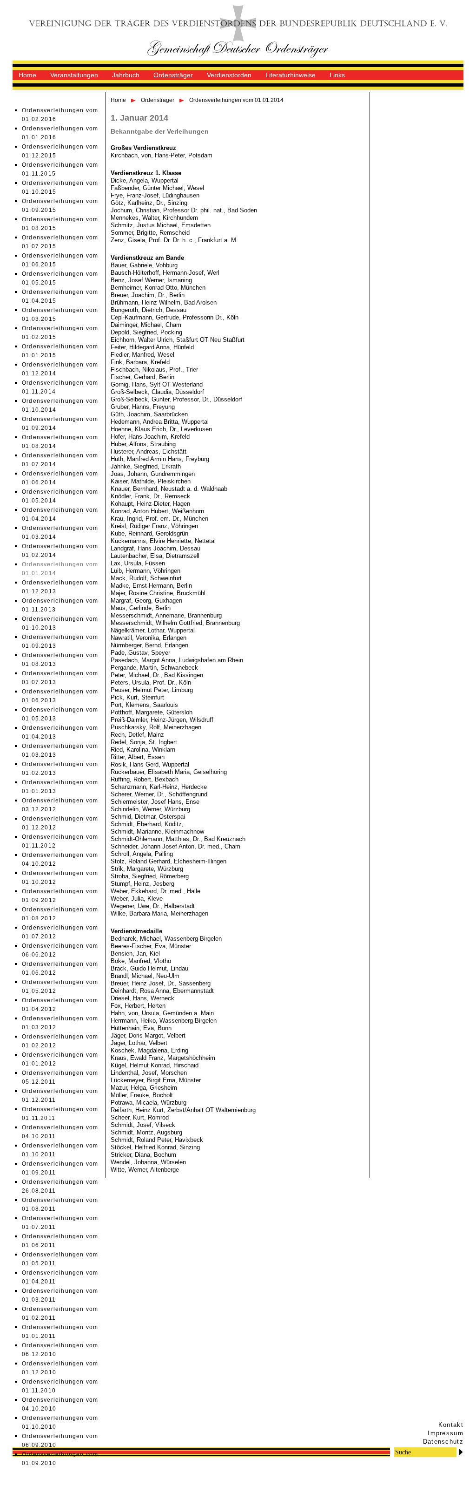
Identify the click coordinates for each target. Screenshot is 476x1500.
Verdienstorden (229, 75)
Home (27, 75)
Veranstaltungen (74, 75)
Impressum (445, 1433)
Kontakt (450, 1424)
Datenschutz (443, 1441)
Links (337, 75)
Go (460, 1451)
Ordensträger (173, 75)
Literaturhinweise (290, 75)
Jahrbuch (125, 75)
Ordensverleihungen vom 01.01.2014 (236, 100)
